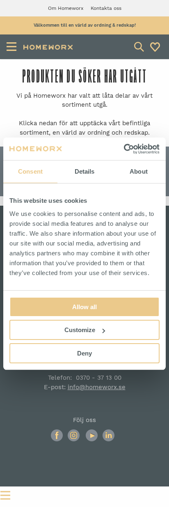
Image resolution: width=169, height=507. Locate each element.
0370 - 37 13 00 (98, 377)
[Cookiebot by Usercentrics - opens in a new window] (124, 149)
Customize (79, 329)
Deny (84, 353)
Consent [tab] (30, 171)
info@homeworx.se (97, 387)
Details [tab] (85, 171)
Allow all (84, 306)
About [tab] (139, 171)
